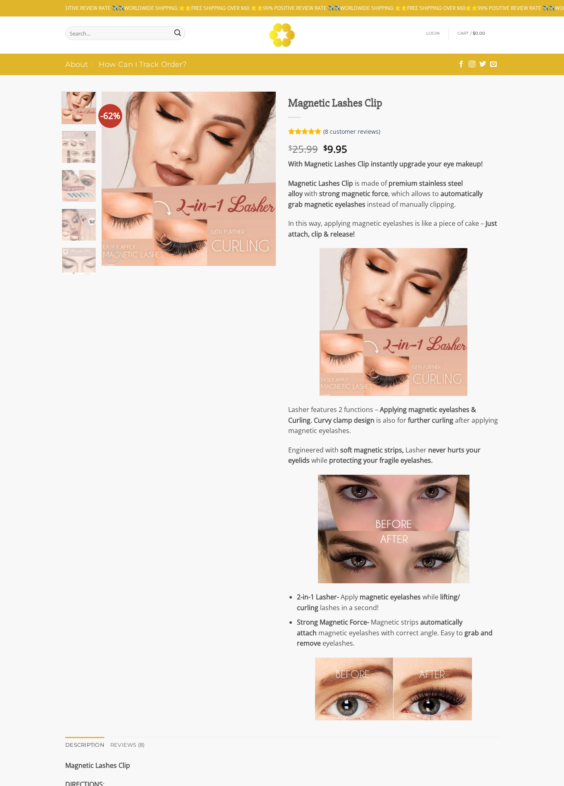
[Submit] (178, 33)
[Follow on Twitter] (482, 64)
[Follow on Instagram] (472, 64)
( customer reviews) (351, 131)
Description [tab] (84, 745)
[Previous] (115, 178)
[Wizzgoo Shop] (282, 35)
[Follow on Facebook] (461, 64)
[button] (433, 33)
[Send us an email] (493, 64)
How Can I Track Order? (143, 64)
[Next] (262, 178)
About (76, 64)
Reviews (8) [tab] (127, 745)
